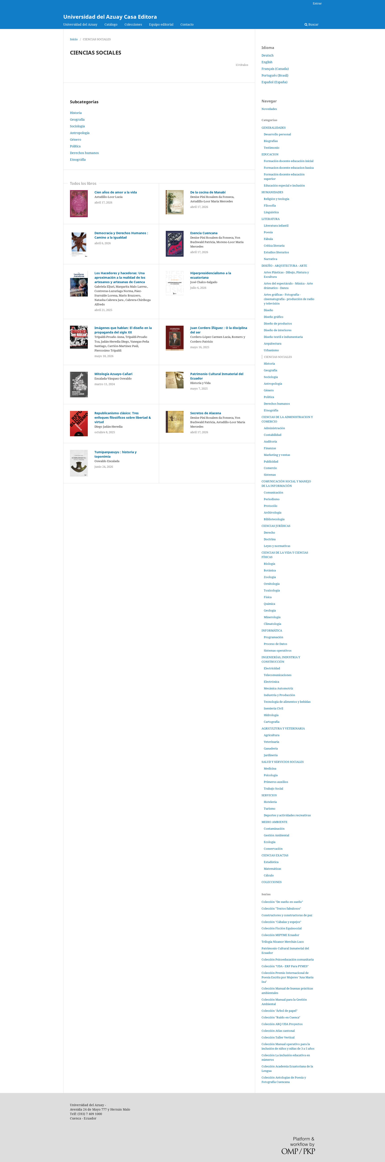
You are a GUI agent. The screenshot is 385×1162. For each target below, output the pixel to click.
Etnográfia (78, 159)
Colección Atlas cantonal (278, 1031)
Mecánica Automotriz (278, 688)
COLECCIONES (272, 882)
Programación (273, 637)
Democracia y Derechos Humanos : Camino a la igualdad (121, 235)
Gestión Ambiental (276, 835)
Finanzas (270, 448)
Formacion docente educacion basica (289, 168)
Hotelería (270, 802)
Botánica (270, 570)
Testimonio (271, 148)
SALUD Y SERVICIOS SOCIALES (283, 762)
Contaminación (274, 829)
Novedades (269, 109)
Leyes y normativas (277, 546)
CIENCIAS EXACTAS (275, 855)
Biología (269, 564)
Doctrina (270, 539)
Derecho (269, 532)
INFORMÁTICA (272, 630)
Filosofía (270, 205)
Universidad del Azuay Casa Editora (110, 16)
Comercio (270, 468)
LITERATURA (271, 219)
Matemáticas (272, 869)
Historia (76, 113)
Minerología (272, 617)
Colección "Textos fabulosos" (281, 908)
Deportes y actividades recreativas (287, 815)
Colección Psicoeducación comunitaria (288, 959)
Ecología (269, 842)
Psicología (271, 775)
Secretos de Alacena (205, 413)
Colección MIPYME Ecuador (280, 935)
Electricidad (272, 668)
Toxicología (272, 590)
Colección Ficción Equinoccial (282, 928)
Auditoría (270, 441)
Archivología (272, 512)
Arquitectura (272, 343)
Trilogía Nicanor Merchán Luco (283, 942)
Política (75, 146)
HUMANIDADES (272, 192)
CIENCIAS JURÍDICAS (276, 526)
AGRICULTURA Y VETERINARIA (283, 728)
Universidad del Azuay (80, 24)
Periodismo (272, 499)
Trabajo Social (273, 788)
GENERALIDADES (274, 128)
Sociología (77, 126)
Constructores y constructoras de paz (287, 915)
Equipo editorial (161, 24)
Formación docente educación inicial (288, 161)
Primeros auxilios (276, 782)
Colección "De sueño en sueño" (282, 902)
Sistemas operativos (277, 650)
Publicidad (271, 461)
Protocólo (270, 506)
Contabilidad (272, 435)
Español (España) (274, 82)
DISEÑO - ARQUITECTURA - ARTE (284, 266)
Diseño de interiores (277, 330)
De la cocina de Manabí (207, 192)
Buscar (313, 24)
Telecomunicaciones (277, 675)
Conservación (273, 849)
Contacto (187, 24)
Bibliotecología (274, 519)
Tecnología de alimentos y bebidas (287, 702)
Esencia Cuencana (203, 233)
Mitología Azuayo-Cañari (113, 374)
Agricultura (271, 735)
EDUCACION (270, 154)
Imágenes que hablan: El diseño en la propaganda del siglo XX (123, 330)
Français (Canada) (275, 69)
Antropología (80, 133)
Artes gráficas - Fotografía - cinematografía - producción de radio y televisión (289, 299)
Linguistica (271, 212)
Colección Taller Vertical (278, 1037)
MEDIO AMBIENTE (274, 822)
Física (268, 597)
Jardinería (271, 755)
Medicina (270, 768)
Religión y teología (276, 199)
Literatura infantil (276, 225)
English (267, 62)
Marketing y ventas (277, 455)
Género (75, 139)
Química (269, 604)
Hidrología (271, 715)
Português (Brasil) (275, 75)
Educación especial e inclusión (284, 185)
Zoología (270, 577)
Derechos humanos (84, 153)
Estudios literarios (276, 252)
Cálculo (269, 875)
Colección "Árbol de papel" (279, 1011)
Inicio (74, 39)
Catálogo (110, 24)
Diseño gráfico (273, 317)
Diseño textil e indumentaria (283, 337)
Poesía (268, 232)
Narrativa (270, 259)
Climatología (272, 624)
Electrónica (271, 682)
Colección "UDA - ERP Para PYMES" (285, 966)
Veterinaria (271, 742)
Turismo (269, 808)
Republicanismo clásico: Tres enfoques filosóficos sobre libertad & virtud (122, 417)
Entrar (317, 3)
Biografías (271, 141)
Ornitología (272, 584)
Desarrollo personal (277, 134)
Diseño (268, 310)
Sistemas (270, 475)
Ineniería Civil (273, 708)
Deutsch (268, 55)
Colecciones (133, 24)
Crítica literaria (274, 246)
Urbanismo (271, 350)
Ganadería (271, 748)
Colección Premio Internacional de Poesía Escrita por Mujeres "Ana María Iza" (287, 977)
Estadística (271, 862)
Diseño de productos (278, 323)
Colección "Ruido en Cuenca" (281, 1017)
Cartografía (271, 722)
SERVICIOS (269, 795)
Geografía (77, 119)
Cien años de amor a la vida (115, 192)
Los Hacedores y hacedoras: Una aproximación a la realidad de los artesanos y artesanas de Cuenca (119, 277)
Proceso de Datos (275, 644)
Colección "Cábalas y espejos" (281, 922)
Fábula (268, 239)
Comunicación (273, 492)
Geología (270, 610)
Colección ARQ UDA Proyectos (282, 1024)
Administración (274, 428)
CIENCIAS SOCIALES (278, 357)
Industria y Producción (279, 695)
